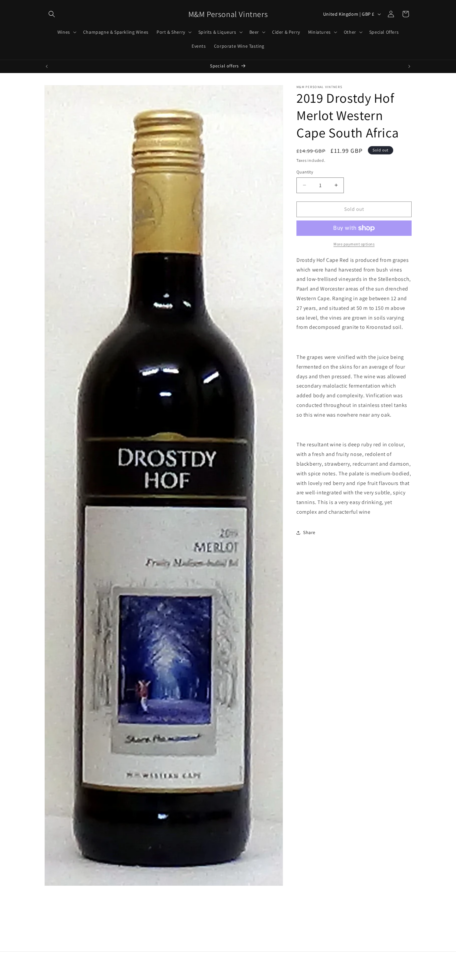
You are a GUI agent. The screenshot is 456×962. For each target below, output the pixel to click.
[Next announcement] (409, 66)
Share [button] (309, 532)
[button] (51, 14)
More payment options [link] (354, 244)
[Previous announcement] (46, 66)
